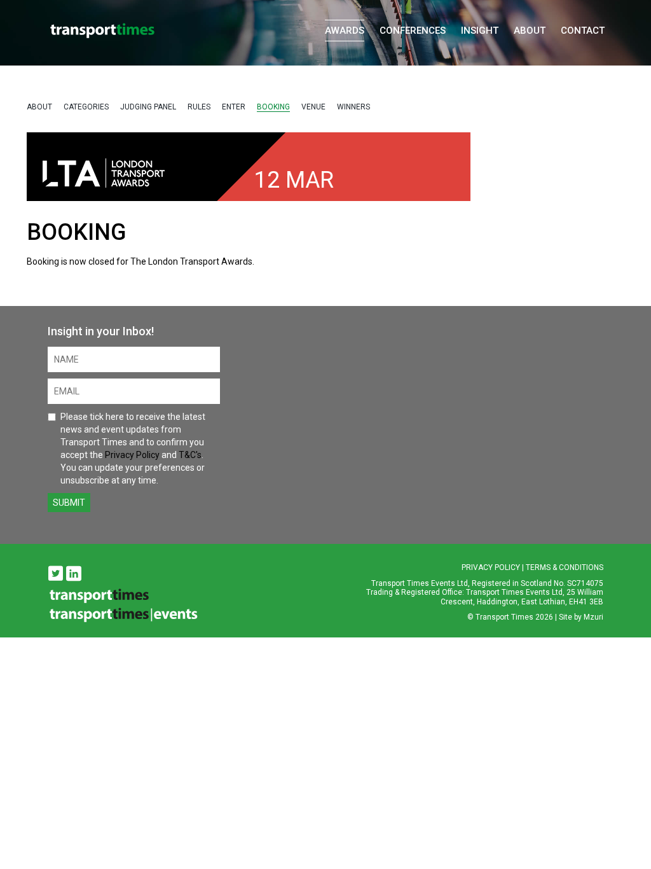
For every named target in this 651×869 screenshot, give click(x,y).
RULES (199, 106)
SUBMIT (69, 502)
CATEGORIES (86, 106)
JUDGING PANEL (148, 106)
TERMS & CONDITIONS (564, 567)
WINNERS (353, 106)
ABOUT (39, 106)
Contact (583, 30)
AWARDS (344, 30)
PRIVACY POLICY (491, 567)
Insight (479, 30)
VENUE (313, 106)
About (529, 30)
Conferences (413, 30)
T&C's (190, 455)
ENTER (233, 106)
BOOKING (273, 106)
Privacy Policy (132, 455)
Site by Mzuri (581, 617)
